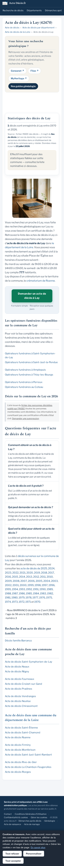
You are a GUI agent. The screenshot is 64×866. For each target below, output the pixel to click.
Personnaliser (33, 853)
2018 (44, 572)
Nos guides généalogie (23, 86)
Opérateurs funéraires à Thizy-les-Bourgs (29, 374)
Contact (8, 814)
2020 (29, 572)
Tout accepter (13, 860)
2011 (43, 576)
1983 (43, 593)
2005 (39, 580)
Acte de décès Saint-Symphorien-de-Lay (28, 661)
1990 (43, 589)
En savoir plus (38, 847)
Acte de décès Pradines (18, 688)
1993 (22, 589)
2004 (46, 580)
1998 (38, 585)
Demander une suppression (25, 418)
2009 (8, 580)
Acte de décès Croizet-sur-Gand (23, 683)
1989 (50, 589)
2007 (23, 580)
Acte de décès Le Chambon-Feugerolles (28, 767)
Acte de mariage (32, 824)
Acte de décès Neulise (18, 701)
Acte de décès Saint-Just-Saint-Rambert (28, 754)
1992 (29, 589)
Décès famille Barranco (18, 640)
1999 (31, 585)
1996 (52, 585)
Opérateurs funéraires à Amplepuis (25, 369)
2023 (8, 572)
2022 (15, 572)
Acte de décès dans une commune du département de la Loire (30, 718)
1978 (29, 597)
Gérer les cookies (39, 817)
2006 (31, 580)
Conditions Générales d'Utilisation (30, 814)
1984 (36, 593)
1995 (8, 589)
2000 (23, 585)
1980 (14, 597)
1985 (29, 593)
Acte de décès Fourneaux (19, 679)
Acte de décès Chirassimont (21, 706)
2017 (51, 572)
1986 (22, 593)
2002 (8, 585)
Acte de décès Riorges (18, 771)
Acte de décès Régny (17, 671)
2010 (50, 576)
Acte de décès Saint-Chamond (22, 732)
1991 (36, 589)
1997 (45, 585)
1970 (37, 601)
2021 (22, 572)
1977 (35, 597)
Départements (34, 10)
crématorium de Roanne (40, 280)
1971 (28, 601)
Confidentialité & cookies (16, 817)
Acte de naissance (12, 824)
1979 (22, 597)
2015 (15, 576)
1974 (8, 601)
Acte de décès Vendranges (20, 696)
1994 (15, 589)
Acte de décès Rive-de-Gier (21, 762)
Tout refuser (12, 853)
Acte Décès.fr (17, 3)
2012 (36, 576)
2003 (54, 580)
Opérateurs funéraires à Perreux (23, 382)
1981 (8, 597)
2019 (37, 572)
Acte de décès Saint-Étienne (21, 727)
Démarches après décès (30, 821)
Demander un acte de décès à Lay (32, 295)
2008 (16, 580)
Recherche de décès (13, 10)
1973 (15, 601)
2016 (8, 576)
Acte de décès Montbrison (20, 749)
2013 (29, 576)
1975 (49, 597)
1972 (21, 601)
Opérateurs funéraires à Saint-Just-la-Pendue (31, 362)
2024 (51, 568)
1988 (8, 593)
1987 (15, 593)
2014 (22, 576)
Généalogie (49, 821)
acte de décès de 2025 (34, 568)
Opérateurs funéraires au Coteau (24, 387)
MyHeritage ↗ (19, 78)
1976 (42, 597)
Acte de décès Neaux (17, 666)
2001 (15, 585)
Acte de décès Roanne (18, 737)
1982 (50, 593)
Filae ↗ (35, 70)
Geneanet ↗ (17, 70)
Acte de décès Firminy (18, 744)
